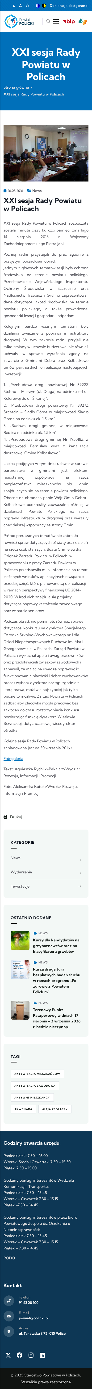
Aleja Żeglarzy (55, 1109)
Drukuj (15, 816)
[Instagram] (31, 1355)
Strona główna (16, 87)
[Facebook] (19, 1355)
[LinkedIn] (42, 1355)
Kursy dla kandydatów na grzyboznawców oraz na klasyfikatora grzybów (56, 946)
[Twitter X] (8, 1355)
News (37, 190)
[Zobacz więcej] (20, 940)
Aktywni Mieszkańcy (32, 1097)
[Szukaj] (48, 21)
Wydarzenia (21, 872)
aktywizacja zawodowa (34, 1085)
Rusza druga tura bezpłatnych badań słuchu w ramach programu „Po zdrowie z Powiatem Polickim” (56, 980)
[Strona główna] (18, 21)
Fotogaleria (13, 758)
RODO (9, 1258)
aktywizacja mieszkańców (37, 1074)
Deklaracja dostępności (69, 5)
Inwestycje (20, 886)
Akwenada (23, 1109)
